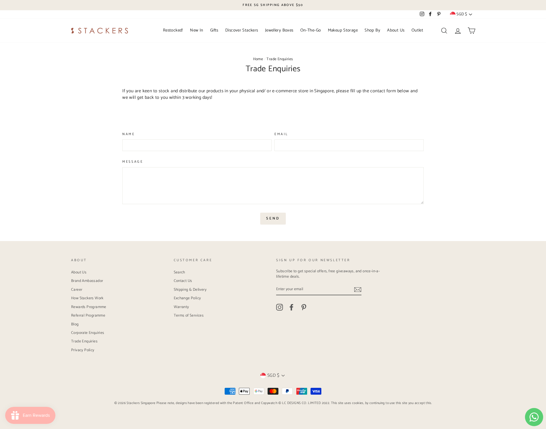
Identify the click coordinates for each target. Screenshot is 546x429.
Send (273, 218)
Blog (75, 324)
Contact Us (183, 281)
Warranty (181, 307)
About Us (395, 30)
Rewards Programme (88, 307)
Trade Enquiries (84, 341)
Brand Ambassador (87, 281)
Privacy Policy (82, 350)
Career (76, 289)
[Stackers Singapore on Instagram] (279, 307)
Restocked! (173, 30)
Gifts (214, 30)
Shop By (372, 30)
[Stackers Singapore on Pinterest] (303, 307)
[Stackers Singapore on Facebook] (291, 307)
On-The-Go (310, 30)
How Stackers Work (87, 298)
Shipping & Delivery (190, 289)
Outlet (417, 30)
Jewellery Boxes (279, 30)
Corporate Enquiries (87, 333)
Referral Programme (88, 315)
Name (128, 134)
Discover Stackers (241, 30)
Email (281, 134)
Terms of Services (189, 315)
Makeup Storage (343, 30)
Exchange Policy (187, 298)
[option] (273, 5)
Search (179, 272)
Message (132, 162)
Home (258, 59)
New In (196, 30)
